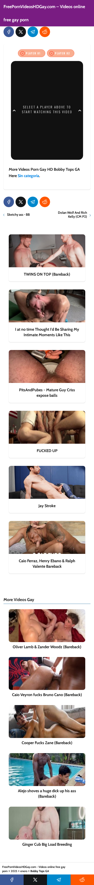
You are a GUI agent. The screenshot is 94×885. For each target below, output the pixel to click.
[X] (21, 32)
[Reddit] (45, 32)
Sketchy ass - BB (18, 215)
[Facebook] (8, 32)
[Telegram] (33, 32)
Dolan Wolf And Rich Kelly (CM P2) (72, 215)
